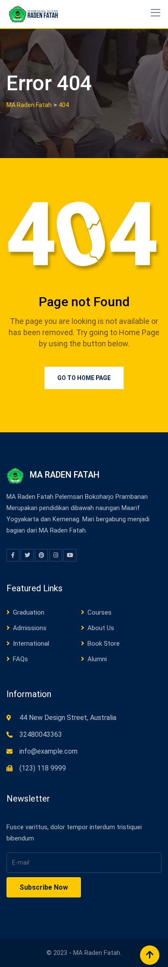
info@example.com (48, 751)
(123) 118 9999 (42, 768)
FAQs (20, 659)
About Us (100, 628)
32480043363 (40, 734)
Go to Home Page (84, 377)
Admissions (30, 628)
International (31, 643)
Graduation (28, 612)
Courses (99, 612)
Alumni (97, 659)
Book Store (103, 643)
